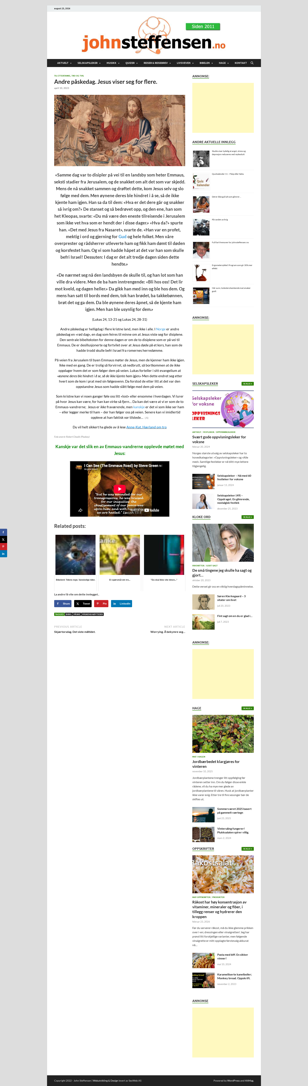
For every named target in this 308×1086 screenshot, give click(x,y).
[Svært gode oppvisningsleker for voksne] (223, 410)
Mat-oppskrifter (201, 897)
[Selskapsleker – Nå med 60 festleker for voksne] (203, 476)
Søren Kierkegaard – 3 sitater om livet (231, 597)
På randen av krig (220, 219)
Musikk (111, 63)
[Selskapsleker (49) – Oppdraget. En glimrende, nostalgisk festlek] (203, 495)
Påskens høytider (92, 614)
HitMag (249, 1080)
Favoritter (198, 565)
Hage (222, 63)
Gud (123, 236)
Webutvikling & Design (105, 1080)
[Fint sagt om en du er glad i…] (203, 616)
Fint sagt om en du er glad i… (234, 616)
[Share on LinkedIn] (3, 553)
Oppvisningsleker (225, 432)
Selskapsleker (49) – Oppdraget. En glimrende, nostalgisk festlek (233, 499)
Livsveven (184, 63)
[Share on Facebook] (3, 532)
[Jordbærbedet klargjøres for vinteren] (223, 735)
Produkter (218, 897)
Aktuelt (62, 63)
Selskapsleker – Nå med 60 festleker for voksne (234, 477)
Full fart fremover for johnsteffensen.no (230, 242)
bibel (69, 614)
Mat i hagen (198, 756)
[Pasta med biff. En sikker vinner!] (203, 955)
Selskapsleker (87, 63)
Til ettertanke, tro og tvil (69, 76)
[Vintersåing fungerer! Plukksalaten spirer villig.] (203, 829)
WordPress (233, 1080)
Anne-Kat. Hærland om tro (146, 427)
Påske (77, 614)
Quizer (130, 63)
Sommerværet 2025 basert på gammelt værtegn (234, 810)
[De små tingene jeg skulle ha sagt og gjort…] (223, 543)
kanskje (139, 407)
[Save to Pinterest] (3, 546)
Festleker (208, 432)
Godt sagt (212, 565)
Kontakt (241, 63)
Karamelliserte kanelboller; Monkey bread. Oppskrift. (234, 976)
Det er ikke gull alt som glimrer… (226, 196)
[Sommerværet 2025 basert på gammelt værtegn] (203, 809)
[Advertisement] (223, 108)
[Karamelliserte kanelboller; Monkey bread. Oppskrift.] (203, 974)
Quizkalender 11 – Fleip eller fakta (228, 174)
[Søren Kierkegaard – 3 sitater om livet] (203, 596)
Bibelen (205, 63)
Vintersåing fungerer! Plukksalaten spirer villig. (233, 830)
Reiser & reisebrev (156, 63)
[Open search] (252, 63)
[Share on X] (3, 539)
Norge (161, 329)
